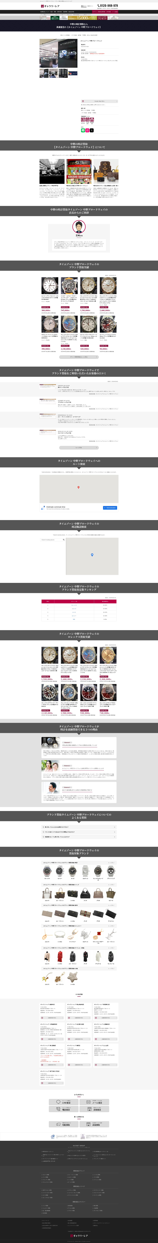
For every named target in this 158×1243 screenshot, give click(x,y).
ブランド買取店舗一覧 (56, 14)
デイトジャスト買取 (73, 1195)
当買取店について (44, 11)
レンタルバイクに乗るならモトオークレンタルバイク (104, 1155)
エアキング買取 (72, 1190)
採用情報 (95, 1220)
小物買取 (96, 1208)
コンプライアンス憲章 (73, 1225)
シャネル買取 (97, 1174)
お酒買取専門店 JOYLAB (49, 1161)
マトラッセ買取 (97, 1195)
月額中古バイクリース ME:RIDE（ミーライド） (53, 1155)
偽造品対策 (71, 11)
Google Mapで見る (99, 101)
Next (75, 53)
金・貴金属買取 (46, 1210)
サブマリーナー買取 (99, 1190)
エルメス (74, 608)
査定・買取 (53, 11)
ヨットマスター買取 (48, 1197)
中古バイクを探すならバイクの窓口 (77, 1155)
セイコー (74, 615)
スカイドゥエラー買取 (99, 1192)
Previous (41, 53)
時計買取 (96, 1205)
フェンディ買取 (46, 1179)
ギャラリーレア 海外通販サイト (50, 1158)
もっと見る (79, 447)
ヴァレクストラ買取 (48, 1182)
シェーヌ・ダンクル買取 (74, 1192)
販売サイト (90, 6)
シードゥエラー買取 (48, 1192)
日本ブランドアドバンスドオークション (78, 1158)
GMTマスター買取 (47, 1190)
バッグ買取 (45, 1205)
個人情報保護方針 (72, 1223)
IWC (74, 619)
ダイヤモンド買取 (98, 1210)
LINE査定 (108, 11)
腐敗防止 (95, 1225)
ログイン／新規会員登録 (98, 11)
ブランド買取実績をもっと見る (79, 357)
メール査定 (115, 11)
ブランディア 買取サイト (100, 1158)
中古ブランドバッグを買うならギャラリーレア (79, 1151)
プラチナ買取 (71, 1210)
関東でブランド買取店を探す (66, 14)
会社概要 (70, 1220)
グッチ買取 (45, 1177)
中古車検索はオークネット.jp (101, 1151)
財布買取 (70, 1205)
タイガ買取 (45, 1195)
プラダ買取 (96, 1177)
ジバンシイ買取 (97, 1179)
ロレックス (74, 605)
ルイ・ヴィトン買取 (73, 1174)
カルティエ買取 (72, 1177)
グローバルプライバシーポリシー (101, 1223)
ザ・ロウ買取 (71, 1182)
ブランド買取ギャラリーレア (45, 14)
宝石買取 (45, 1213)
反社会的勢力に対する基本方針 (50, 1225)
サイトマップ (45, 1220)
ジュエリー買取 (46, 1208)
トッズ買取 (71, 1179)
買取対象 (59, 11)
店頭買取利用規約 (46, 1228)
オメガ (74, 612)
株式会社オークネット (48, 1151)
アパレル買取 (71, 1208)
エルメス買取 (46, 1174)
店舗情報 (65, 11)
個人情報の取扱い (46, 1223)
